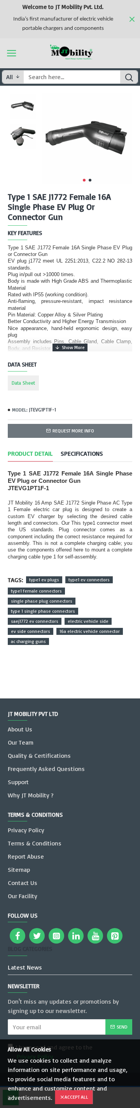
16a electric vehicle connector (90, 631)
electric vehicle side (88, 621)
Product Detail (30, 453)
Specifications (82, 453)
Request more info (73, 431)
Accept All (76, 1097)
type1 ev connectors (89, 580)
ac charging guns (28, 641)
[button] (84, 180)
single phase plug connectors (41, 601)
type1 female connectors (36, 591)
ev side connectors (30, 631)
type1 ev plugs (44, 580)
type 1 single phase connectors (43, 611)
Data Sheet (23, 383)
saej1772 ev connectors (34, 621)
